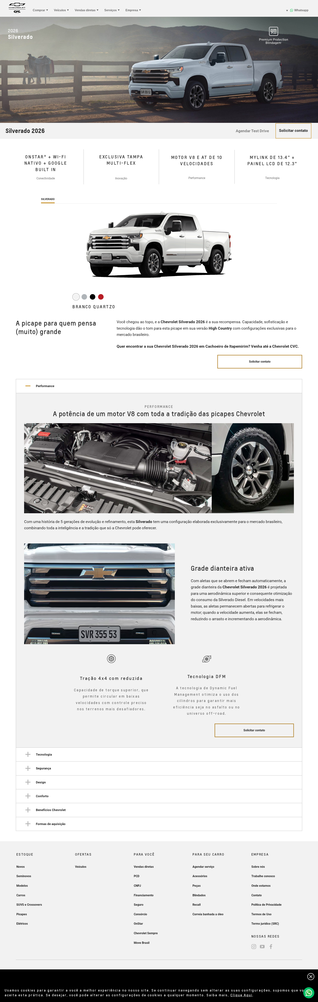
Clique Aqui (241, 995)
